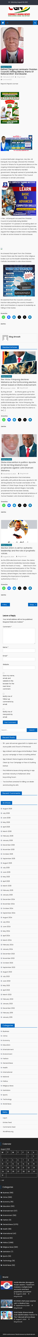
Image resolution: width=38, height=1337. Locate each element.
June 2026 (6, 818)
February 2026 (8, 836)
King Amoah (21, 77)
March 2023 (7, 994)
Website (6, 664)
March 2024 (7, 940)
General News (8, 1063)
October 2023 (8, 963)
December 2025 (9, 845)
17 (2, 1168)
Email (5, 656)
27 (18, 1171)
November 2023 (8, 958)
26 (13, 1171)
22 (29, 1168)
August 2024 (7, 917)
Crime (5, 1036)
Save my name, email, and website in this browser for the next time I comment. (8, 682)
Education (6, 1045)
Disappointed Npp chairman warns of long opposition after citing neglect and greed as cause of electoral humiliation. (33, 605)
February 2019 (8, 1013)
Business (6, 1031)
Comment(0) (7, 80)
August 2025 (7, 863)
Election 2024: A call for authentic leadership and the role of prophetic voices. (18, 551)
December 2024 (9, 899)
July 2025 (6, 868)
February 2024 (8, 945)
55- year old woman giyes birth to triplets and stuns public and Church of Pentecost (20, 745)
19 (13, 1168)
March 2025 (7, 886)
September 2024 (9, 913)
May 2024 (6, 931)
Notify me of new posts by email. (8, 714)
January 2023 (8, 1004)
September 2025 (9, 858)
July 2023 (6, 976)
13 (18, 1164)
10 (2, 1164)
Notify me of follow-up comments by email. (8, 700)
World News (7, 1104)
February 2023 (8, 999)
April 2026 (6, 827)
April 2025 (6, 881)
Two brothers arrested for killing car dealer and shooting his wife (18, 783)
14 (23, 1164)
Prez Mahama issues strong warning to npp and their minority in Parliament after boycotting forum (19, 773)
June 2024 (7, 926)
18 (8, 1168)
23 (34, 1168)
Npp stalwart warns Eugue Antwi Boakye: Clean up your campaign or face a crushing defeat (20, 753)
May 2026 (6, 822)
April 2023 (6, 990)
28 (23, 1171)
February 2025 (8, 890)
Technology (7, 1099)
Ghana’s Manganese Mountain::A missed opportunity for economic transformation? (6, 605)
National (6, 1077)
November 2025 (8, 849)
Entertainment (8, 1049)
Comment (7, 627)
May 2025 (6, 877)
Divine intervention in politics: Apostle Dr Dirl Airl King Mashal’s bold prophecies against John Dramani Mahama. (18, 466)
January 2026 (8, 840)
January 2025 (8, 895)
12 (13, 1164)
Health (5, 1068)
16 (34, 1164)
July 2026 (6, 813)
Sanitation (6, 1090)
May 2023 (6, 985)
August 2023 (7, 972)
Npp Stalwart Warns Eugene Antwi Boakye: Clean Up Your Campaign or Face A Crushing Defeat (19, 762)
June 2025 (6, 872)
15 (28, 1164)
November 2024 (9, 904)
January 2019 (7, 1017)
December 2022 (9, 1008)
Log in (5, 1118)
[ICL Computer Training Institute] (19, 198)
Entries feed (7, 1122)
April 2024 (6, 936)
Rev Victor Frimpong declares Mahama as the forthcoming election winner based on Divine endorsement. (18, 382)
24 (3, 1171)
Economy (6, 1040)
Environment (7, 1054)
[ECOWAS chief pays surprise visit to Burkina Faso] (6, 1304)
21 (23, 1168)
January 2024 (8, 949)
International (7, 1072)
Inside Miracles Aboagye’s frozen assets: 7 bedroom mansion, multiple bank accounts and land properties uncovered (24, 1287)
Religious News (6, 67)
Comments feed (9, 1127)
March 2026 (7, 831)
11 (7, 1164)
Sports (5, 1095)
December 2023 (9, 954)
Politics (5, 1081)
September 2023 (9, 967)
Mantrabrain (31, 1334)
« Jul (2, 1180)
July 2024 (6, 922)
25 (8, 1171)
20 (18, 1168)
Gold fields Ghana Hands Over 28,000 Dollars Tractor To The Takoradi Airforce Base (25, 1314)
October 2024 (8, 908)
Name (5, 647)
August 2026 (7, 809)
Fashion (5, 1058)
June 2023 (6, 981)
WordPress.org (8, 1131)
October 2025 (8, 854)
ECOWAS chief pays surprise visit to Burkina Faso (25, 1302)
